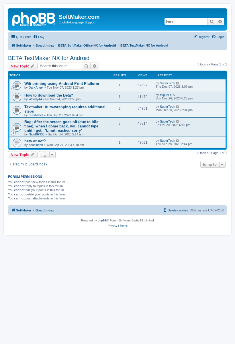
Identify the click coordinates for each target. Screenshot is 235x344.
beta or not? (35, 141)
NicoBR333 (36, 134)
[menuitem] (38, 36)
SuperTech (167, 83)
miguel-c (166, 95)
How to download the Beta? (48, 95)
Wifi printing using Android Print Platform (61, 83)
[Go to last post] (178, 83)
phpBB (102, 220)
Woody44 (35, 99)
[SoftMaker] (34, 18)
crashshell (36, 115)
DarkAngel (36, 87)
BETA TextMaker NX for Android (48, 58)
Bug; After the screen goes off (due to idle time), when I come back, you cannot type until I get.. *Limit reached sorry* (61, 126)
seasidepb (36, 145)
